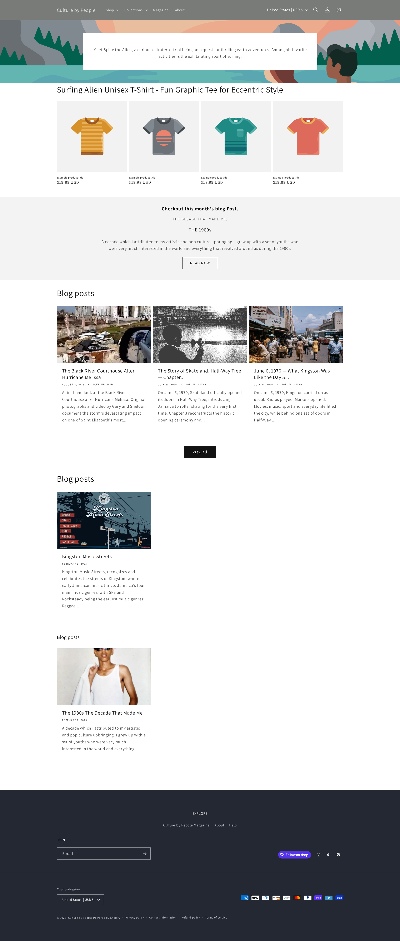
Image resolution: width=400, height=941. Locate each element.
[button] (112, 10)
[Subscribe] (144, 853)
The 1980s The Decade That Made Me (102, 713)
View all (200, 451)
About (219, 825)
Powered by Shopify (106, 918)
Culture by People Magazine (186, 825)
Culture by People (80, 918)
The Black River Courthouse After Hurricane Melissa (98, 373)
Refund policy (191, 917)
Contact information (162, 917)
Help (233, 825)
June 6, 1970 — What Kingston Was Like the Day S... (292, 373)
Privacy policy (134, 917)
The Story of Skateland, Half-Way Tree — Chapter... (199, 373)
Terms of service (216, 917)
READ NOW (200, 262)
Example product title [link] (70, 177)
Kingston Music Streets (87, 556)
